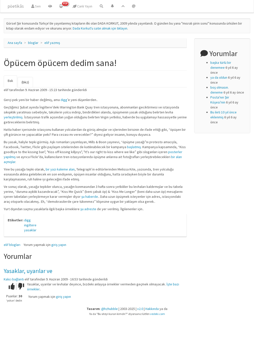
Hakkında (152, 308)
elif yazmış (52, 42)
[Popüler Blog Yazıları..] (123, 6)
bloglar (33, 42)
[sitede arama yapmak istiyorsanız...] (101, 6)
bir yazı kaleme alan (60, 169)
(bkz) (25, 82)
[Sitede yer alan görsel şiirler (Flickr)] (50, 6)
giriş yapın (58, 244)
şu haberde (89, 196)
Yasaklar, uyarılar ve (28, 271)
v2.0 (140, 308)
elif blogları (12, 244)
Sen (37, 6)
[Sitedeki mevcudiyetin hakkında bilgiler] (133, 6)
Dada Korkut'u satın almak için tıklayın (100, 28)
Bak (12, 82)
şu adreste (88, 209)
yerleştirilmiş (13, 117)
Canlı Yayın (84, 6)
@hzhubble (109, 308)
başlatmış (134, 147)
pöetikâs (16, 6)
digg (64, 100)
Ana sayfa (15, 42)
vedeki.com (157, 314)
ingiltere (30, 225)
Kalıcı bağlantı (14, 279)
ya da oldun (218, 77)
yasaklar (30, 230)
